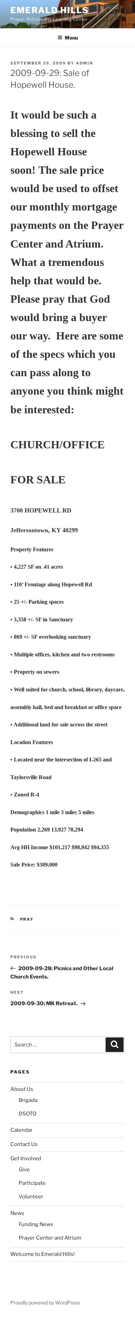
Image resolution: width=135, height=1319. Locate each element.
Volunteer (31, 1196)
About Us (21, 1089)
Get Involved (25, 1158)
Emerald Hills (49, 10)
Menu (71, 38)
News (17, 1213)
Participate (32, 1183)
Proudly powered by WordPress (45, 1302)
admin (84, 63)
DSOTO (27, 1114)
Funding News (36, 1224)
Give (24, 1169)
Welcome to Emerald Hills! (42, 1254)
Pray (27, 919)
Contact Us (24, 1144)
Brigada (28, 1100)
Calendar (21, 1130)
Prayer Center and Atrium (50, 1238)
